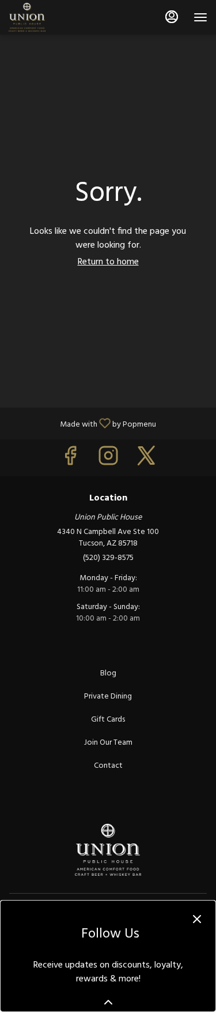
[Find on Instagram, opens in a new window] (108, 460)
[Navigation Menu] (200, 17)
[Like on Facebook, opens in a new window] (70, 460)
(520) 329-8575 (108, 558)
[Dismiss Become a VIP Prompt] (197, 919)
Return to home (108, 262)
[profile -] (172, 17)
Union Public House (108, 850)
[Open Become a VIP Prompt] (108, 1002)
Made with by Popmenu (82, 423)
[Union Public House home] (60, 17)
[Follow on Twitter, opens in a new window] (146, 460)
